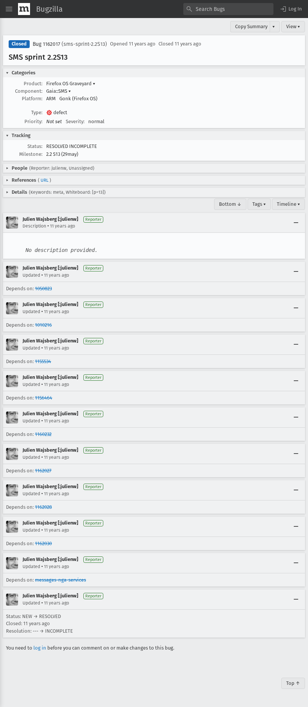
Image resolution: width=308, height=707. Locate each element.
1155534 (43, 361)
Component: (28, 91)
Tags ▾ (259, 204)
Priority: (33, 121)
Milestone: (30, 154)
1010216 (43, 325)
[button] (290, 9)
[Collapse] (296, 223)
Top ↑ (293, 683)
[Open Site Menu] (9, 9)
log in (39, 648)
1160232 (43, 434)
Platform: (32, 98)
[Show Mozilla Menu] (24, 9)
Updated (31, 275)
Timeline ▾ (288, 204)
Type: (36, 112)
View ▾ (293, 26)
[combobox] (228, 9)
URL (44, 180)
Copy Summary (251, 26)
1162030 (43, 543)
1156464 (43, 398)
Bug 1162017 (46, 44)
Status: (34, 146)
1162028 (43, 507)
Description (34, 226)
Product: (33, 83)
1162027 (43, 470)
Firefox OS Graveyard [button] (70, 83)
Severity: (75, 121)
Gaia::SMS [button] (58, 91)
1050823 (43, 288)
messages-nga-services (60, 580)
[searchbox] (228, 9)
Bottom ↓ (230, 204)
